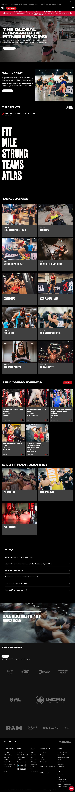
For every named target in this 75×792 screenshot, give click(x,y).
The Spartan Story (62, 752)
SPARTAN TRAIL (14, 4)
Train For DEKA (21, 757)
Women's (33, 754)
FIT (7, 131)
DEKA (20, 4)
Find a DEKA (44, 772)
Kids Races (6, 757)
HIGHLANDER (52, 4)
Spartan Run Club (21, 759)
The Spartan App (21, 761)
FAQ (58, 777)
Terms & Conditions (58, 790)
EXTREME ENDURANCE (28, 4)
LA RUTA (43, 4)
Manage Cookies (61, 779)
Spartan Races (9, 749)
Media (59, 759)
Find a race (11, 8)
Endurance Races (8, 754)
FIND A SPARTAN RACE (47, 766)
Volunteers (6, 759)
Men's (32, 752)
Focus (41, 757)
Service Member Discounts (64, 784)
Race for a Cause (8, 766)
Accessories (34, 764)
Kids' (32, 757)
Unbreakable (45, 749)
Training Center (21, 752)
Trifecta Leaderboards (9, 764)
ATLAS (12, 175)
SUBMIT (5, 656)
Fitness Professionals (22, 754)
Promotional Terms (62, 786)
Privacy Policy (47, 790)
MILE (9, 142)
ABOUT (59, 749)
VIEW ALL (67, 382)
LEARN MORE (6, 636)
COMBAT (59, 4)
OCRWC (37, 4)
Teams (13, 164)
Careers (59, 761)
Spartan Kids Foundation (63, 757)
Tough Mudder (5, 4)
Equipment (34, 759)
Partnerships (60, 764)
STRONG (15, 153)
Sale (32, 768)
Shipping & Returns (62, 782)
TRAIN (19, 749)
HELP (59, 771)
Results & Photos (8, 761)
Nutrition (33, 761)
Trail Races (6, 752)
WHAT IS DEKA (7, 90)
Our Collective (61, 754)
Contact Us (60, 775)
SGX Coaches (34, 771)
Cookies (68, 790)
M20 (47, 4)
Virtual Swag (60, 766)
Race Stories (43, 752)
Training (42, 754)
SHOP (32, 749)
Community (43, 761)
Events (32, 766)
